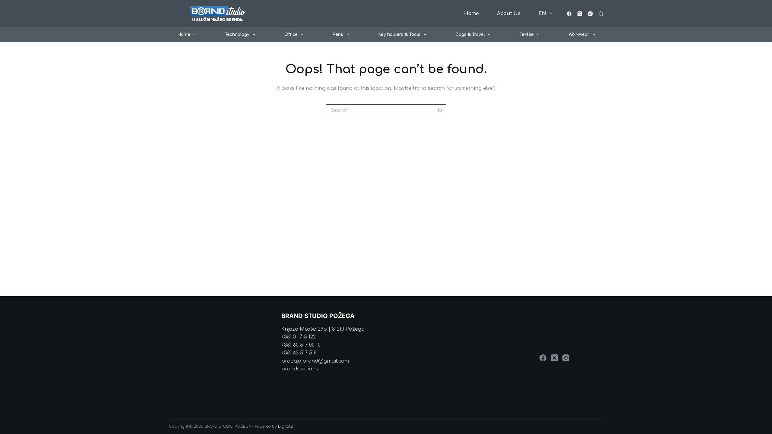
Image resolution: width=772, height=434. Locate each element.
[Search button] (440, 110)
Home (471, 13)
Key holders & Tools (399, 34)
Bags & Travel (470, 34)
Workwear (579, 34)
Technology (237, 34)
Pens (337, 34)
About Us (508, 13)
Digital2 (285, 426)
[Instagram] (590, 13)
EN (542, 13)
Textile (527, 34)
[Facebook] (569, 13)
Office (291, 34)
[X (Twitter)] (579, 13)
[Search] (601, 13)
